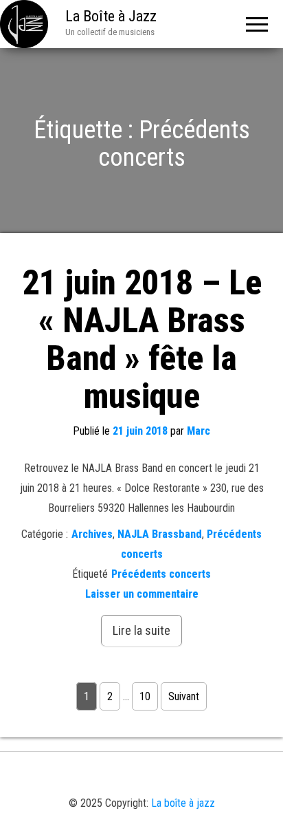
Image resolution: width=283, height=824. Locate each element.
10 (144, 696)
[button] (112, 778)
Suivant (183, 696)
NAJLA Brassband (159, 534)
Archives (92, 534)
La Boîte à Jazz (111, 16)
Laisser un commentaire (142, 593)
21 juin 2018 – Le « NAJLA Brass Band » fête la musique (142, 339)
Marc (198, 430)
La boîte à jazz (183, 803)
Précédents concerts (161, 574)
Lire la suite (141, 630)
